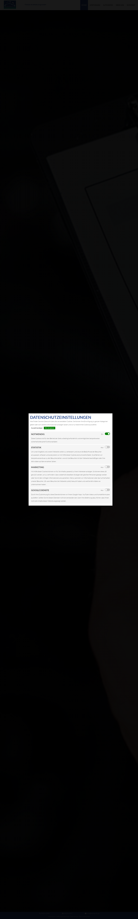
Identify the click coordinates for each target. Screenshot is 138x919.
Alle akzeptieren (49, 428)
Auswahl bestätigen (37, 428)
